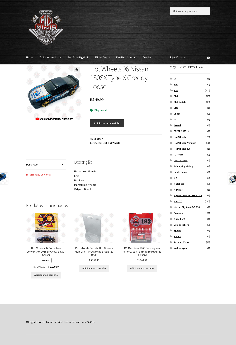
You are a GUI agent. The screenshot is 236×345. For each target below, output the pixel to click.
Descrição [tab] (32, 164)
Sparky (177, 230)
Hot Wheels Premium (185, 142)
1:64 (104, 142)
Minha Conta (102, 57)
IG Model (178, 154)
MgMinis (178, 189)
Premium (178, 213)
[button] (77, 69)
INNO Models (180, 160)
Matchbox (179, 183)
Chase (177, 113)
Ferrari (177, 125)
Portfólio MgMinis (78, 57)
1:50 (176, 84)
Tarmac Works (181, 242)
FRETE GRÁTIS (181, 131)
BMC (176, 107)
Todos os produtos (50, 57)
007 (175, 78)
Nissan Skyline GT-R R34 (187, 207)
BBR (176, 96)
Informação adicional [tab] (38, 174)
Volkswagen (180, 248)
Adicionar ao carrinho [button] (46, 274)
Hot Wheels (114, 142)
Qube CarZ (179, 218)
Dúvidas (147, 57)
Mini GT (178, 201)
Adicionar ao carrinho (107, 123)
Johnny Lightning (183, 166)
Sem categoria (182, 224)
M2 (175, 177)
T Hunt (177, 236)
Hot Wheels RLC (182, 148)
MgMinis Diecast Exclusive (188, 195)
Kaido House (180, 172)
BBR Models (180, 101)
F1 (175, 119)
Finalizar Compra (126, 57)
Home (29, 57)
